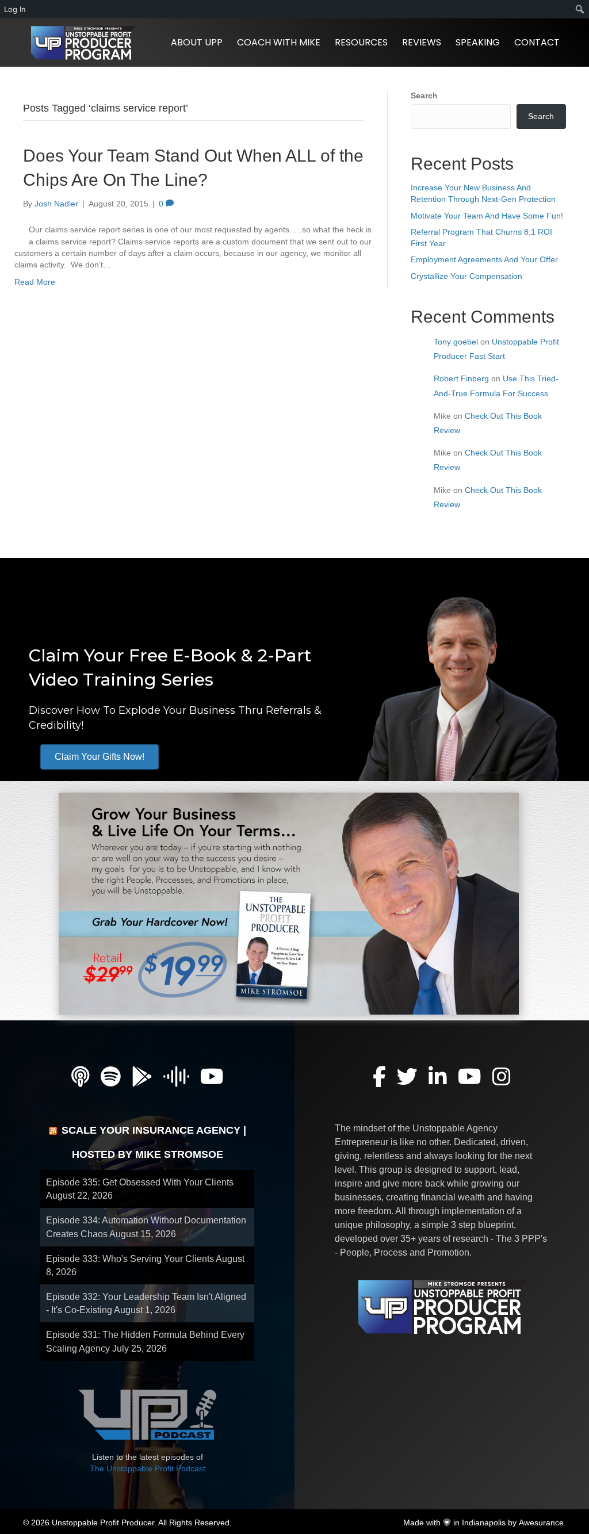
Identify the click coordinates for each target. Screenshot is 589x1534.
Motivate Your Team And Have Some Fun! (487, 215)
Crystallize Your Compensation (466, 276)
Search (424, 95)
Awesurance (541, 1522)
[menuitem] (580, 9)
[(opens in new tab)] (288, 903)
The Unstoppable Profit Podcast (147, 1468)
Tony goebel (456, 341)
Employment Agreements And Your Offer (484, 259)
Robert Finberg (461, 378)
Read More (34, 281)
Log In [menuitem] (15, 9)
